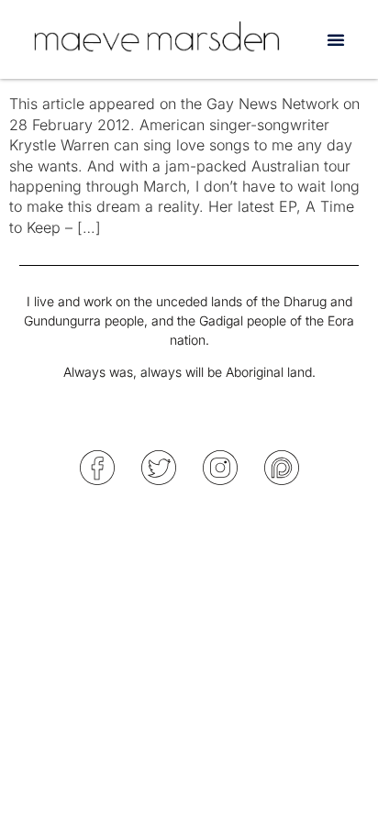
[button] (336, 39)
